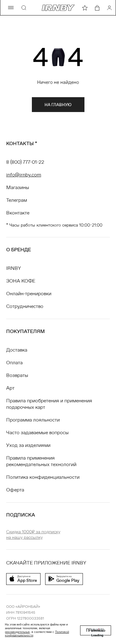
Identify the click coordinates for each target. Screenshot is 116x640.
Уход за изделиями (28, 445)
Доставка (16, 350)
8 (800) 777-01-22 (25, 162)
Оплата (14, 362)
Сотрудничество (24, 306)
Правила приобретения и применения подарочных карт (49, 403)
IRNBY (13, 268)
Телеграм (16, 200)
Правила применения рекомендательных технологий (41, 461)
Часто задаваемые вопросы (37, 432)
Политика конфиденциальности (42, 477)
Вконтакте (17, 213)
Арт (10, 388)
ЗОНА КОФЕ (20, 281)
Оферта (15, 489)
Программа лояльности (33, 420)
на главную (58, 104)
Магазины (17, 187)
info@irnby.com (23, 174)
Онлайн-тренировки (28, 293)
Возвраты (17, 375)
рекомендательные (17, 632)
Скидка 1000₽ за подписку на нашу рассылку (33, 534)
